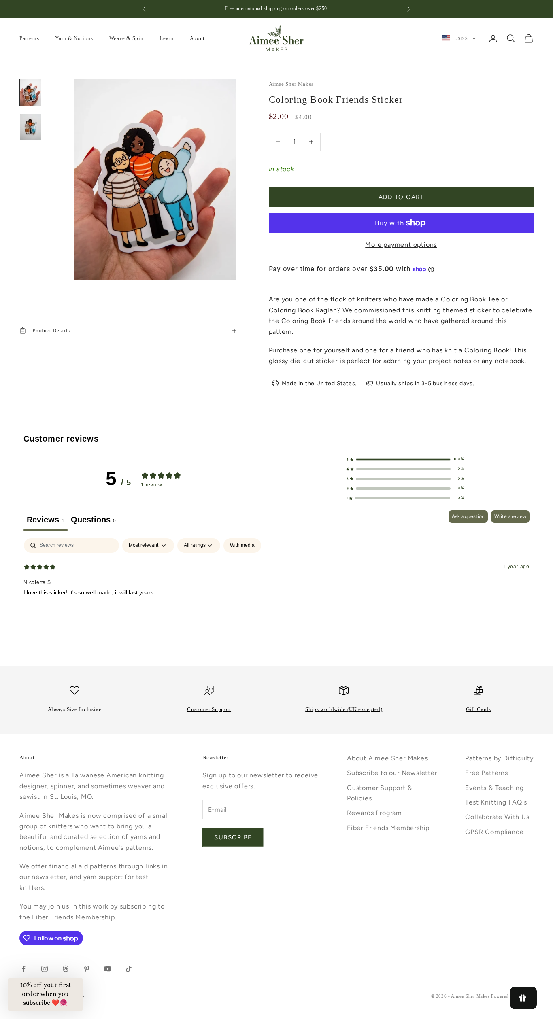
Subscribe (233, 837)
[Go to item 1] (30, 92)
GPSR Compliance (494, 832)
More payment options (401, 244)
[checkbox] (242, 545)
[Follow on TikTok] (129, 969)
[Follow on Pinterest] (87, 969)
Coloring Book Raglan (303, 310)
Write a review (510, 516)
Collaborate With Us (497, 817)
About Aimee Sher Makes (387, 758)
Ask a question (468, 516)
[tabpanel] (276, 590)
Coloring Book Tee (470, 299)
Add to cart (401, 197)
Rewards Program (374, 813)
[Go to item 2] (30, 127)
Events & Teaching (494, 788)
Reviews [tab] (45, 519)
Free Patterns (486, 773)
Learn (166, 38)
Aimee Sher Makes (291, 84)
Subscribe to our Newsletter (392, 773)
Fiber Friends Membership (73, 917)
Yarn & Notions (74, 38)
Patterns (29, 38)
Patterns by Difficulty (499, 758)
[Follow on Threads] (66, 969)
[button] (405, 459)
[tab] (93, 520)
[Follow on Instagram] (44, 969)
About (197, 38)
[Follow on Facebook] (23, 969)
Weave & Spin (126, 38)
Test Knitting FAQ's (496, 802)
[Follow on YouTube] (108, 969)
